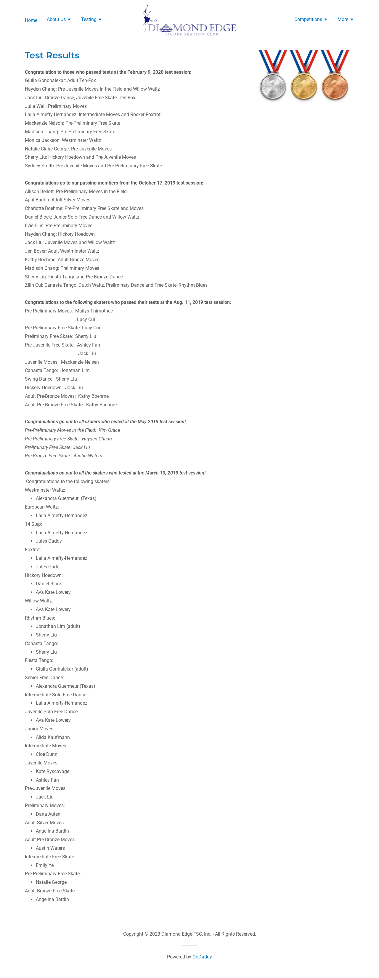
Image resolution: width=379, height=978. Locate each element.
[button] (59, 20)
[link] (189, 20)
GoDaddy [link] (202, 957)
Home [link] (31, 20)
